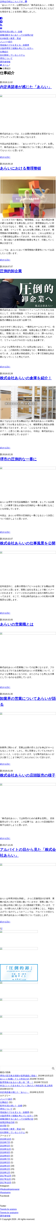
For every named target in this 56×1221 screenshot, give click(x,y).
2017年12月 (5, 1176)
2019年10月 (5, 1139)
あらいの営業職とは (17, 624)
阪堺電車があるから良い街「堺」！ (16, 1082)
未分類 (3, 1126)
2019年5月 (5, 1146)
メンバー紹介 (6, 42)
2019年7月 (5, 1142)
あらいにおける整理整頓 (20, 168)
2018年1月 (5, 1172)
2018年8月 (5, 1156)
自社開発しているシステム (12, 55)
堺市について (6, 58)
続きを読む (5, 157)
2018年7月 (5, 1159)
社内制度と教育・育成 (10, 38)
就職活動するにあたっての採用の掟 (16, 35)
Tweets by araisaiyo (9, 1212)
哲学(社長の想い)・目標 (11, 32)
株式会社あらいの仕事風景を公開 (27, 543)
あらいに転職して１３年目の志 (14, 1079)
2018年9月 (5, 1152)
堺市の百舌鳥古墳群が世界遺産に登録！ (19, 1076)
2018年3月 (5, 1166)
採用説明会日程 (7, 1122)
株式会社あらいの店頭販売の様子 (27, 775)
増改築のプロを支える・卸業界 (14, 45)
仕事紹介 (4, 52)
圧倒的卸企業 (11, 271)
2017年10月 (5, 1182)
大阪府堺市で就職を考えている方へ (16, 48)
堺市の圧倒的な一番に (18, 459)
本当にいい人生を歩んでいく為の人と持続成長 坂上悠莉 (26, 1085)
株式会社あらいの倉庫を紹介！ (26, 378)
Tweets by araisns (8, 1209)
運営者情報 (5, 62)
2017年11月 (5, 1179)
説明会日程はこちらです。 (12, 2)
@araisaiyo (5, 1192)
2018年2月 (5, 1169)
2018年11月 (5, 1149)
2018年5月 (5, 1162)
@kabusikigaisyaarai (9, 1189)
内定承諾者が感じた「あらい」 (26, 87)
